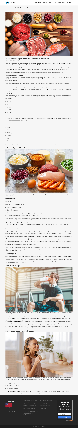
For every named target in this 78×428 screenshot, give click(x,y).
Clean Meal (9, 388)
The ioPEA (9, 383)
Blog (14, 60)
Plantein (8, 386)
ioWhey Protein (10, 385)
